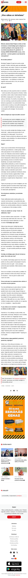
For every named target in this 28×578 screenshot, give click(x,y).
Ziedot (14, 517)
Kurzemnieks (8, 385)
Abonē (18, 2)
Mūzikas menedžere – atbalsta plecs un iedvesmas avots (6, 461)
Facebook (22, 378)
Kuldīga (3, 385)
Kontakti (14, 530)
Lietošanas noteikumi (14, 536)
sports (12, 385)
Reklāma (14, 526)
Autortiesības (14, 545)
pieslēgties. (19, 495)
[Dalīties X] (17, 390)
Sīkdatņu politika (14, 541)
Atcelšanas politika (14, 543)
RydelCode (18, 575)
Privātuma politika (14, 539)
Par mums (14, 528)
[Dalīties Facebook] (14, 390)
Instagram (16, 378)
